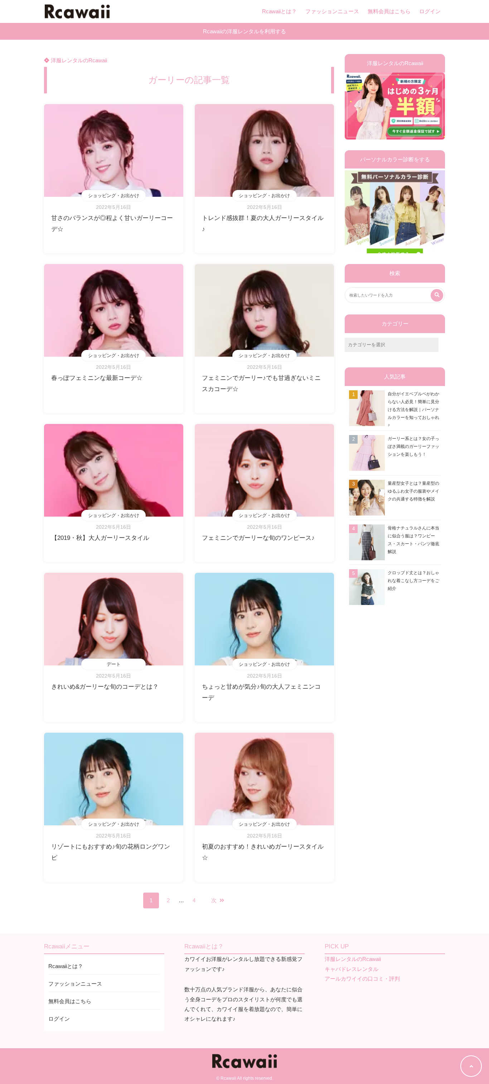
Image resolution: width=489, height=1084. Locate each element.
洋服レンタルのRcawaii (78, 60)
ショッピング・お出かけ (113, 195)
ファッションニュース (332, 11)
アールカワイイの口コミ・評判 (362, 979)
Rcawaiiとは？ (279, 11)
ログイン (430, 11)
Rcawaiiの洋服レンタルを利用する (244, 31)
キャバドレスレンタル (351, 969)
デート (114, 664)
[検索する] (437, 295)
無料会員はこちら (389, 11)
